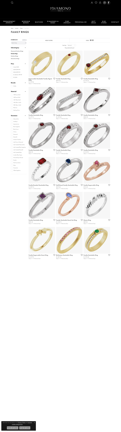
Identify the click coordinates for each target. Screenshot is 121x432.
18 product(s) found (69, 48)
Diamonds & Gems (53, 22)
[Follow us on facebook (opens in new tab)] (108, 2)
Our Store (104, 22)
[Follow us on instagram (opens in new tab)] (104, 2)
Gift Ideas (93, 22)
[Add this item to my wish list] (53, 78)
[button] (12, 2)
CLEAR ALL (24, 39)
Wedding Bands (26, 22)
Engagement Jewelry (9, 22)
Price (12, 63)
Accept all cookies (25, 428)
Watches (39, 22)
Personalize (81, 22)
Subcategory (15, 47)
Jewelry (16, 28)
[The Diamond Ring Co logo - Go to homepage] (60, 9)
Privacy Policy (22, 422)
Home (12, 28)
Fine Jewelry (67, 22)
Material (13, 91)
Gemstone (14, 115)
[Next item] (53, 63)
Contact (115, 22)
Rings (21, 28)
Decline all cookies (12, 428)
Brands (13, 82)
